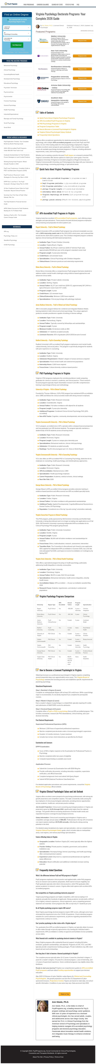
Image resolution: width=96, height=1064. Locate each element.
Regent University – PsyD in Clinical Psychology (50, 227)
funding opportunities (66, 970)
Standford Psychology (10, 240)
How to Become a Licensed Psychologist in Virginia (57, 129)
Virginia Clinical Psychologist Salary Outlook (55, 132)
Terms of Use (59, 1057)
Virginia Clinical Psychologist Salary (49, 830)
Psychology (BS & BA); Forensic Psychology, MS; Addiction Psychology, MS (60, 91)
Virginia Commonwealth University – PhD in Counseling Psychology (56, 454)
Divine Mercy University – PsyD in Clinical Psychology (52, 267)
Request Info (82, 40)
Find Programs (29, 4)
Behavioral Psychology (10, 65)
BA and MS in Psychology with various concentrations (60, 104)
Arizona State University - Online (60, 86)
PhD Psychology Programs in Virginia (52, 124)
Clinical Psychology (9, 70)
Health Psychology (9, 109)
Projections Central (56, 981)
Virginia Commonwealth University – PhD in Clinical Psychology (55, 422)
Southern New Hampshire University (59, 99)
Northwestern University (60, 67)
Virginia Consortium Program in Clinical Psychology (51, 515)
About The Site (38, 1057)
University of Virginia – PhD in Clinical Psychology (51, 389)
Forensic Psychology (10, 101)
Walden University (58, 36)
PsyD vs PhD (69, 4)
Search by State (57, 4)
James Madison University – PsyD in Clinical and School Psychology (56, 305)
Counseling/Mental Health (11, 74)
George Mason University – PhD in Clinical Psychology (52, 485)
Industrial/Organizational (11, 114)
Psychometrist (8, 96)
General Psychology (10, 105)
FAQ (78, 4)
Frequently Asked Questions (49, 135)
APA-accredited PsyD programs (66, 218)
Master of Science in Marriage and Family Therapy (59, 70)
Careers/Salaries (43, 4)
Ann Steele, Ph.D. (47, 25)
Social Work (7, 127)
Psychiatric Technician (10, 87)
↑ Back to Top (64, 994)
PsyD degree (69, 155)
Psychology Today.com (10, 236)
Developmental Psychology (12, 79)
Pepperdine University (60, 77)
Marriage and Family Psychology (13, 118)
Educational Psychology (11, 83)
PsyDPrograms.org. (39, 1051)
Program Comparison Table (49, 126)
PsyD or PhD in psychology (58, 711)
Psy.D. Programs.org (11, 3)
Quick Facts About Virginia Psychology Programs (57, 118)
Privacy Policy (48, 1057)
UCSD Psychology (9, 244)
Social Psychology (9, 123)
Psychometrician (9, 92)
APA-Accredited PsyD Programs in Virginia (54, 121)
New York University (59, 51)
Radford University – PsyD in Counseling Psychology (52, 340)
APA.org (6, 231)
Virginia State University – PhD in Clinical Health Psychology (54, 559)
